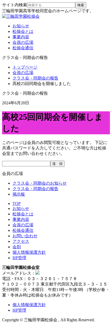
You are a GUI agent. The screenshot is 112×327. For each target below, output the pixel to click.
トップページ (25, 67)
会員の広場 (23, 42)
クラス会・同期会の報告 (35, 78)
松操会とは (23, 31)
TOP (17, 203)
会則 (17, 247)
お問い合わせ (25, 236)
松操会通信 (23, 48)
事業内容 (21, 37)
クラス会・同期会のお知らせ (40, 183)
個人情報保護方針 (29, 252)
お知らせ (21, 26)
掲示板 (19, 194)
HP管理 (19, 258)
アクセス (21, 241)
